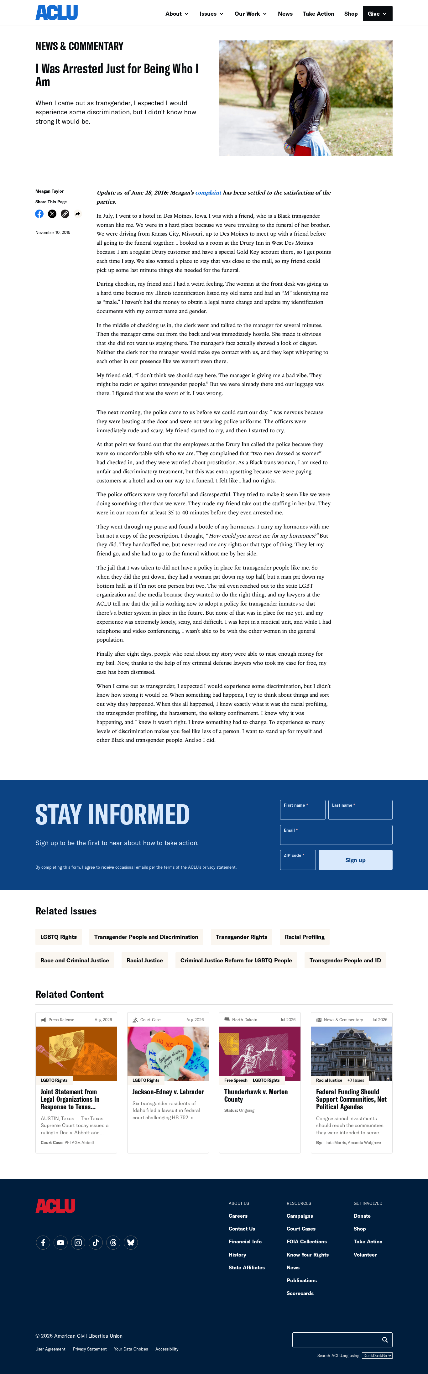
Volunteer (365, 1254)
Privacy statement (90, 1348)
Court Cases (301, 1228)
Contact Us (242, 1228)
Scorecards (300, 1293)
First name (294, 805)
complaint (208, 192)
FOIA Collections (307, 1241)
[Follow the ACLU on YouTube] (60, 1242)
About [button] (174, 13)
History (237, 1254)
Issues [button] (209, 13)
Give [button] (374, 13)
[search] (385, 1339)
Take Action (318, 13)
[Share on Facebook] (39, 215)
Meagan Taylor (49, 191)
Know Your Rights (308, 1254)
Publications (302, 1280)
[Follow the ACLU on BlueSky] (130, 1242)
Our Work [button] (248, 13)
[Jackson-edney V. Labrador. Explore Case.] (168, 1082)
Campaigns (300, 1216)
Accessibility (166, 1348)
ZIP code (292, 855)
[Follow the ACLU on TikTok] (95, 1242)
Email (289, 830)
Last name (342, 805)
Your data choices (131, 1348)
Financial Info (245, 1241)
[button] (65, 215)
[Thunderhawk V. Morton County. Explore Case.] (259, 1082)
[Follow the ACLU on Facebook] (42, 1242)
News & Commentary (76, 48)
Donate (362, 1216)
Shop (351, 13)
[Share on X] (52, 215)
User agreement (50, 1348)
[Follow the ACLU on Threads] (113, 1242)
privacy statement (219, 867)
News (285, 13)
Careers (238, 1216)
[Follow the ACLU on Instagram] (78, 1242)
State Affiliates (247, 1267)
